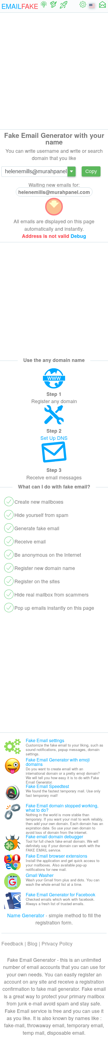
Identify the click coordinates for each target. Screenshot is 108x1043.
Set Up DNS (54, 437)
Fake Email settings (45, 740)
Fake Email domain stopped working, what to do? (62, 807)
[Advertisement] (54, 71)
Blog (32, 943)
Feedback (12, 943)
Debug (78, 235)
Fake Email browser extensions (56, 856)
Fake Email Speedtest (47, 786)
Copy (91, 171)
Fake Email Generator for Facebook (60, 894)
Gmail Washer (39, 875)
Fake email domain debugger (54, 836)
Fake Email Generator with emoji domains (58, 761)
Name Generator (25, 915)
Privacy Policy (57, 943)
